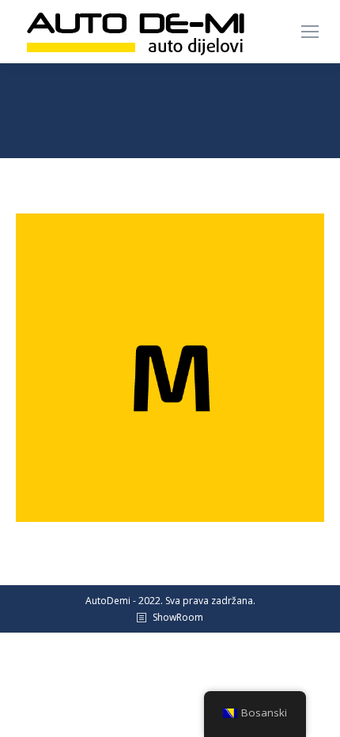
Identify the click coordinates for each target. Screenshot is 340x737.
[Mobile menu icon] (310, 31)
